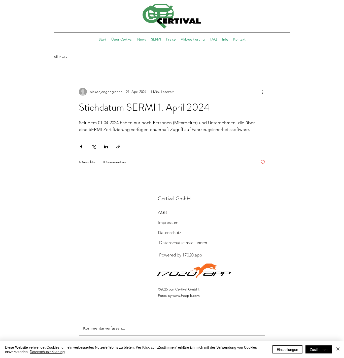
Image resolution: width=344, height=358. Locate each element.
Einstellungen (287, 349)
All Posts (60, 57)
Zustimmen (319, 349)
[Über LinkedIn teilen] (106, 146)
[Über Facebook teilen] (81, 146)
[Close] (338, 349)
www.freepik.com (186, 295)
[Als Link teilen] (118, 146)
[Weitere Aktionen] (262, 92)
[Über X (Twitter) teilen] (93, 146)
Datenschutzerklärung (47, 351)
